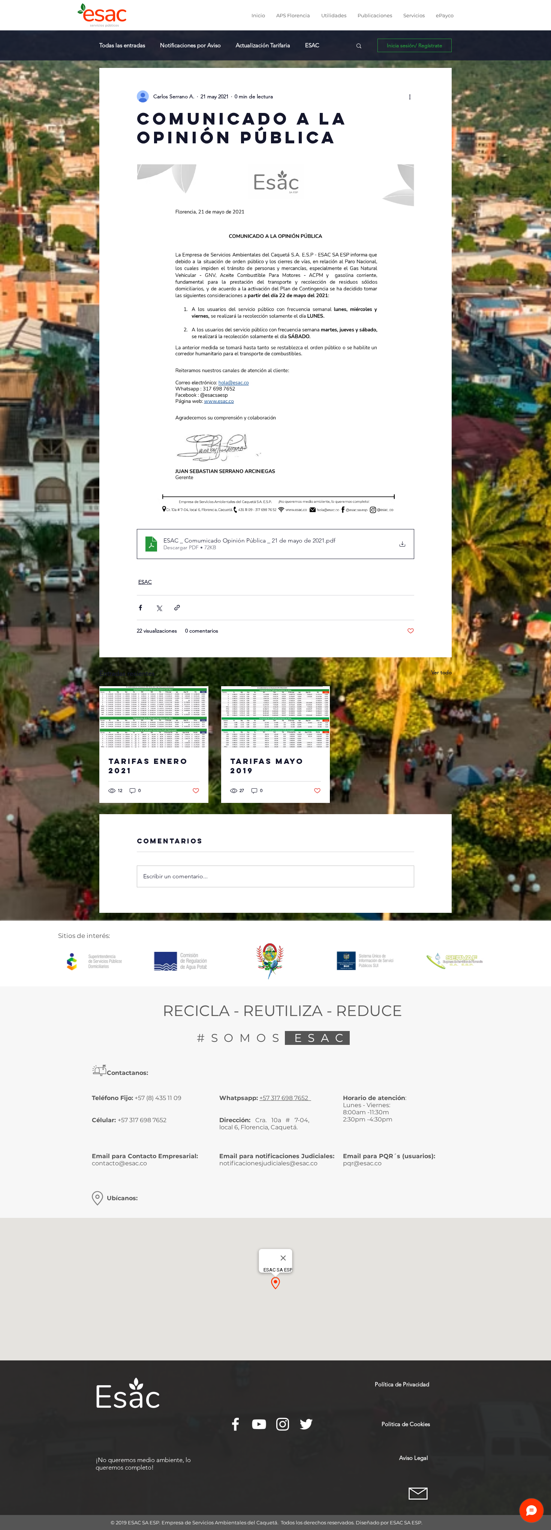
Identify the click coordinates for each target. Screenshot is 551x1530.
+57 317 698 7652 (284, 1098)
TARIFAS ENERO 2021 (148, 765)
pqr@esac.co (362, 1163)
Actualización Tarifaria (263, 45)
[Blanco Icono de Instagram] (282, 1424)
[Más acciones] (409, 96)
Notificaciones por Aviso (190, 45)
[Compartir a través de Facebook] (140, 607)
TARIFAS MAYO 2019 (267, 765)
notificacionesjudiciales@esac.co (268, 1163)
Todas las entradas (122, 45)
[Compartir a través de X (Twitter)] (158, 607)
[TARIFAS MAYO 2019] (275, 717)
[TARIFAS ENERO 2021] (153, 716)
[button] (293, 15)
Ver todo (441, 672)
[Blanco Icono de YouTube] (259, 1424)
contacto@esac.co (119, 1163)
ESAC (312, 45)
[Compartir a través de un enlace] (177, 607)
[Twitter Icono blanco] (306, 1424)
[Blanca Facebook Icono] (235, 1424)
